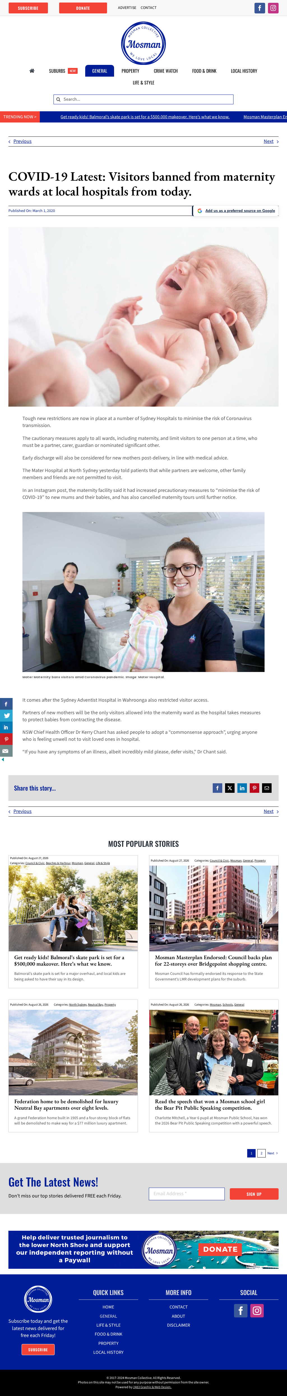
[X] (230, 788)
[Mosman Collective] (143, 23)
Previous (22, 141)
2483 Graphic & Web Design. (152, 1387)
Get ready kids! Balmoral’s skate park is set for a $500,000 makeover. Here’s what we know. (85, 117)
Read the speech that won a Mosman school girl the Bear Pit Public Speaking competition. (210, 1104)
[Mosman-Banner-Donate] (143, 1233)
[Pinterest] (254, 788)
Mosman (77, 863)
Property (260, 861)
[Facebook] (217, 788)
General (89, 863)
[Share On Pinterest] (6, 739)
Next (269, 141)
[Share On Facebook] (6, 704)
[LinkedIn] (242, 788)
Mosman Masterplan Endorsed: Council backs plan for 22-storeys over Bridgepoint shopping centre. (213, 960)
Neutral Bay (95, 1005)
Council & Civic (35, 863)
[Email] (267, 788)
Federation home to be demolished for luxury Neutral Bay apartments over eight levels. (66, 1104)
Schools (228, 1005)
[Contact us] (6, 751)
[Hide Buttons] (3, 760)
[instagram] (273, 8)
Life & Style (103, 863)
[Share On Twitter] (6, 715)
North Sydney (78, 1005)
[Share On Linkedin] (6, 727)
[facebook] (259, 8)
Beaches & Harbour (58, 863)
